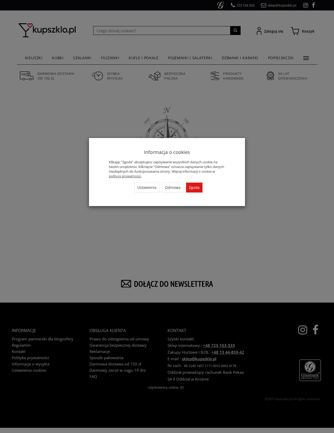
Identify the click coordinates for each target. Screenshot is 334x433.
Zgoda (194, 187)
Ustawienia (147, 187)
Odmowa (173, 187)
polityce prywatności (125, 176)
